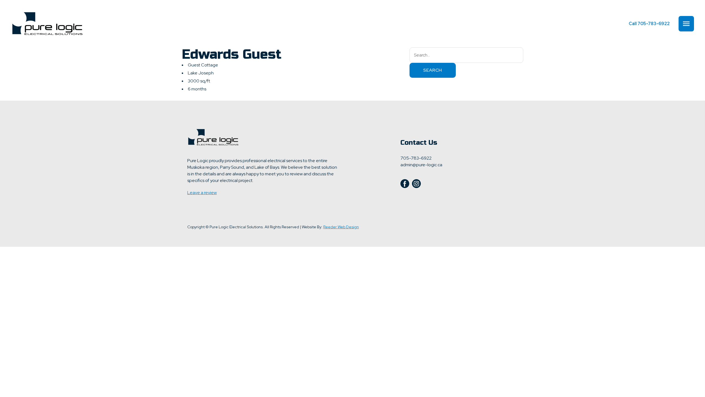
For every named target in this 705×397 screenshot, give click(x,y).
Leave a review (202, 192)
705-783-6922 (649, 23)
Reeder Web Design (341, 226)
